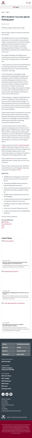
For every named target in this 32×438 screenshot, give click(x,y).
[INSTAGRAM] (10, 394)
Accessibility (5, 401)
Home (3, 12)
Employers (5, 354)
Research (5, 347)
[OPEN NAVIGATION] (29, 3)
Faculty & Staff (21, 351)
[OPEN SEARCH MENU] (27, 3)
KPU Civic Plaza (6, 376)
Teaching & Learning (23, 344)
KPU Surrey (5, 383)
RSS (3, 228)
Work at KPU (20, 354)
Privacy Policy (5, 403)
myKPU (19, 347)
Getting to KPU (6, 389)
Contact (4, 407)
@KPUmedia (5, 222)
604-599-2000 (6, 361)
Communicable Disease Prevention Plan (11, 411)
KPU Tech (4, 386)
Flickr (19, 170)
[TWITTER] (7, 394)
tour (11, 158)
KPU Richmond (6, 381)
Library (4, 344)
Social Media (4, 409)
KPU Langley (5, 378)
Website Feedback (6, 399)
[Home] (12, 2)
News (7, 12)
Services (4, 351)
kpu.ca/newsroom (7, 224)
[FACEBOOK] (3, 394)
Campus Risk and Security (8, 405)
